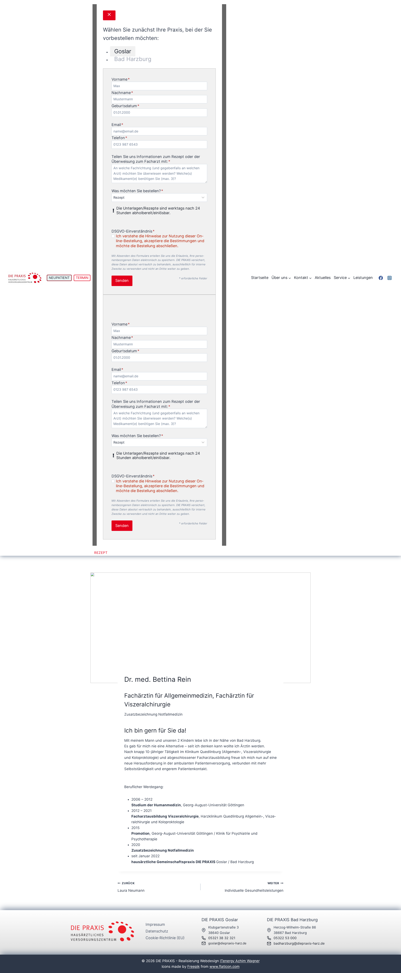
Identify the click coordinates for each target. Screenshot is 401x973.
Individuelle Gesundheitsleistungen (254, 887)
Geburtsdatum (125, 106)
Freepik (193, 966)
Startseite (259, 277)
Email (117, 124)
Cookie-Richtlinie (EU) (165, 938)
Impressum (155, 924)
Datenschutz (157, 931)
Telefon (119, 138)
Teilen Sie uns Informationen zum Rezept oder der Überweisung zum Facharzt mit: (156, 159)
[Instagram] (389, 277)
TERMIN (82, 278)
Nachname (122, 92)
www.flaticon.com (224, 966)
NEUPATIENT (59, 278)
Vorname (121, 79)
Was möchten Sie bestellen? (137, 191)
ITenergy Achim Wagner (240, 961)
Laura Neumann (131, 887)
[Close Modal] (109, 15)
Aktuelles (323, 277)
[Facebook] (380, 277)
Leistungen (363, 277)
